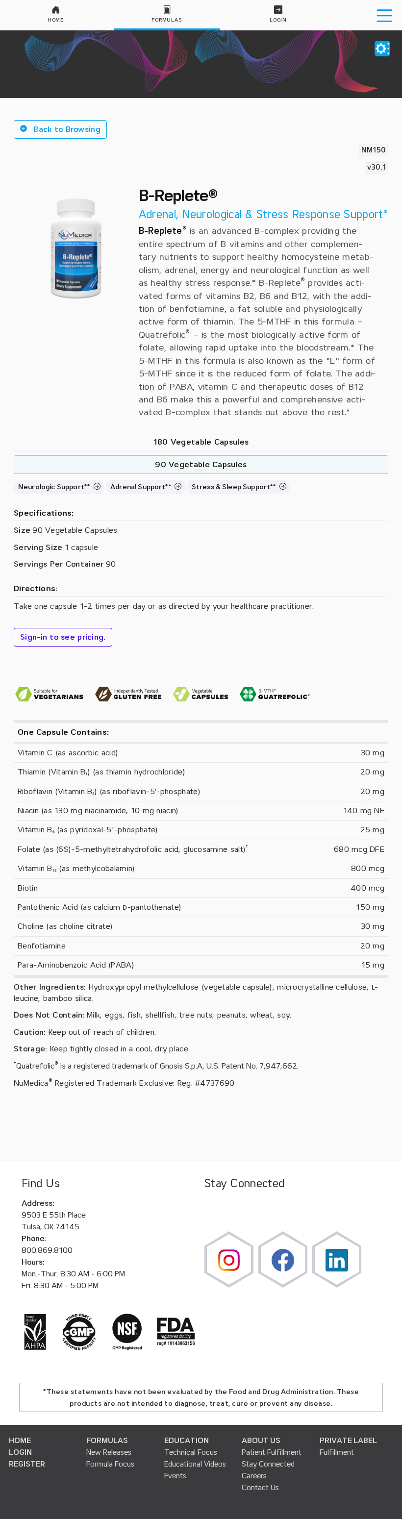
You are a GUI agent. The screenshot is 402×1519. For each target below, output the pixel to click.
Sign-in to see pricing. (63, 637)
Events (175, 1475)
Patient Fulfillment (272, 1452)
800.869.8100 (47, 1250)
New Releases (108, 1452)
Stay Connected (268, 1464)
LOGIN (20, 1452)
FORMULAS (107, 1440)
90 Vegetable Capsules (201, 464)
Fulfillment (337, 1452)
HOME (20, 1440)
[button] (60, 129)
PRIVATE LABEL (348, 1440)
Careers (254, 1475)
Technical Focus (190, 1452)
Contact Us (260, 1487)
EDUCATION (186, 1440)
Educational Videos (195, 1464)
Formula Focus (110, 1464)
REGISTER (27, 1464)
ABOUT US (261, 1440)
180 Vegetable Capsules (201, 442)
